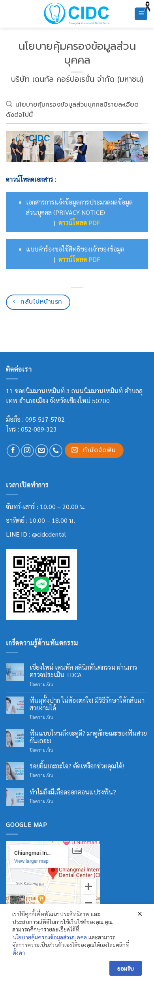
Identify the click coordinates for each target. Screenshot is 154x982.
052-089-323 (39, 429)
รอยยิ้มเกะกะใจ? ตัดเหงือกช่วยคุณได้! (77, 766)
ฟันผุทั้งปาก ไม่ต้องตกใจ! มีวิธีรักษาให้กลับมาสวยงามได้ (87, 704)
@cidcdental (49, 534)
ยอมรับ (125, 968)
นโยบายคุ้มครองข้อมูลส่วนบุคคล (50, 937)
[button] (141, 14)
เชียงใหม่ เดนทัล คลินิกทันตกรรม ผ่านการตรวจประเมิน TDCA (83, 670)
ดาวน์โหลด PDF (79, 222)
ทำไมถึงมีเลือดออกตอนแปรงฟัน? (73, 792)
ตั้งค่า (19, 952)
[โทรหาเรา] (55, 450)
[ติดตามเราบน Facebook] (13, 450)
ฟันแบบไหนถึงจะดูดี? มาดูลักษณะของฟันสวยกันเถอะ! (88, 736)
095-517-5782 (45, 419)
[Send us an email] (41, 450)
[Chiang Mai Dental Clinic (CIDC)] (77, 14)
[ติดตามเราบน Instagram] (27, 450)
